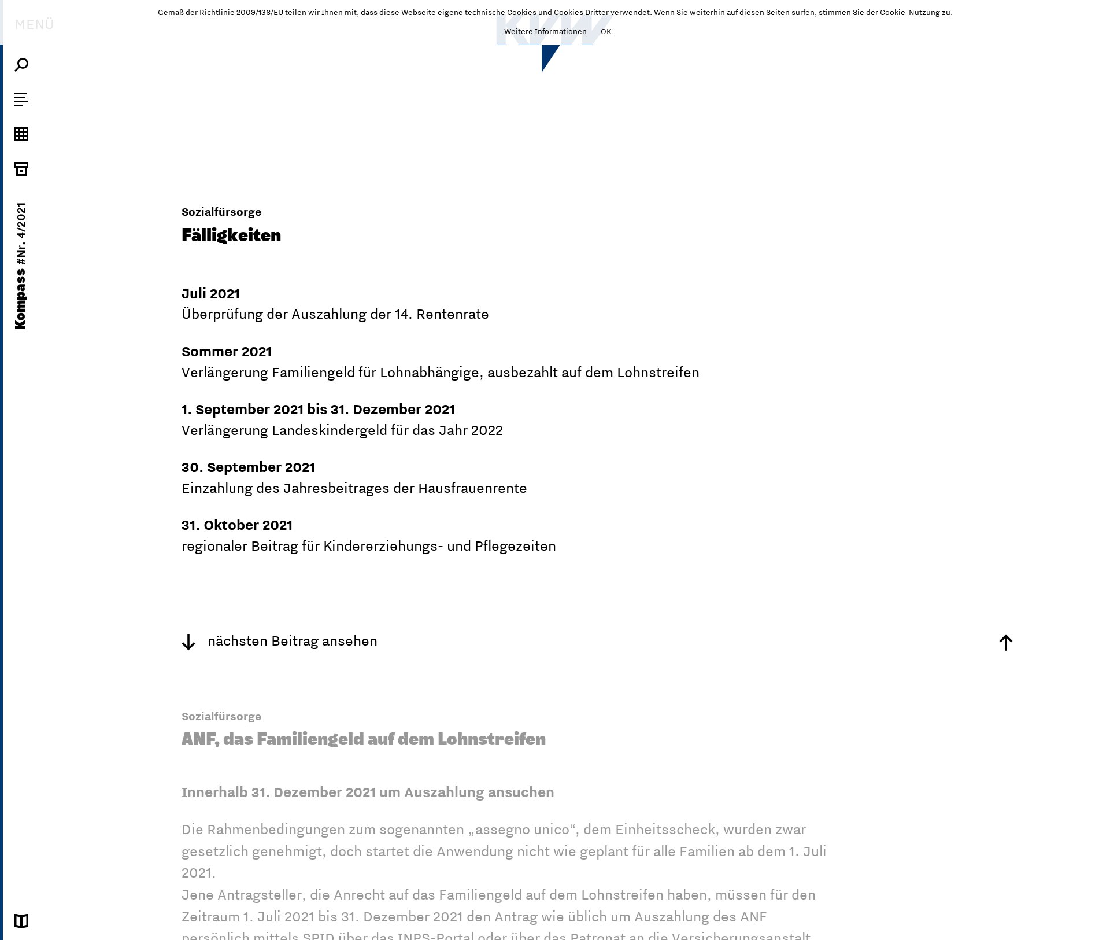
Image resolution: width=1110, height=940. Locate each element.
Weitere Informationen (545, 31)
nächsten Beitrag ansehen (291, 640)
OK (606, 31)
